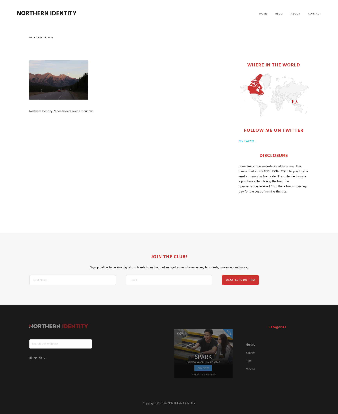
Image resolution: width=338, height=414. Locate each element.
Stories (250, 353)
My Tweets (246, 141)
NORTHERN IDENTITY (47, 14)
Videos (250, 369)
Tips (249, 361)
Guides (250, 344)
